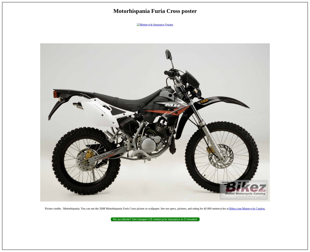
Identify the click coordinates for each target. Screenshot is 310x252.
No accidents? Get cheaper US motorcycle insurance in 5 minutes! (155, 219)
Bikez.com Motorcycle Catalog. (247, 208)
